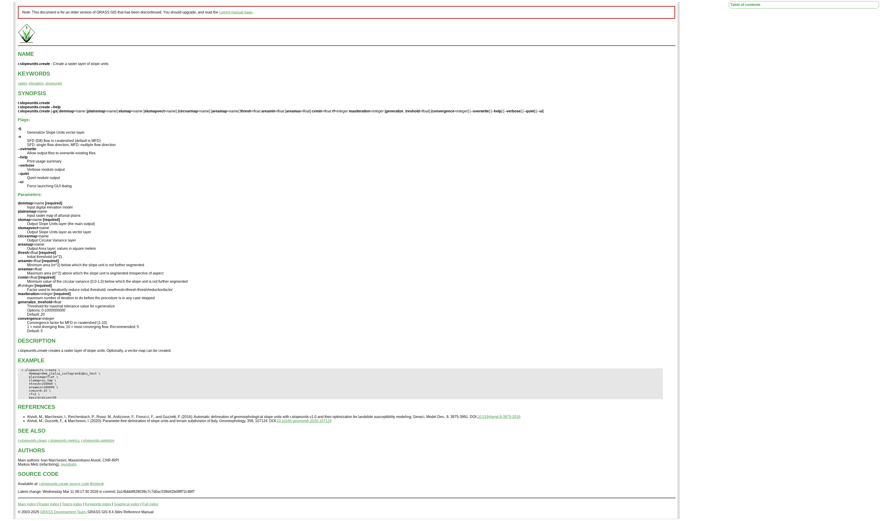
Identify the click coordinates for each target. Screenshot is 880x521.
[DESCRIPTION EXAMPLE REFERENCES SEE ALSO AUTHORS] (26, 42)
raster (22, 83)
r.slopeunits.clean (32, 440)
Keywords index (98, 504)
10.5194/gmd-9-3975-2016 (498, 417)
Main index (27, 504)
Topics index (72, 504)
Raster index (48, 504)
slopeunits (53, 83)
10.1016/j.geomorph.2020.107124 (304, 421)
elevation (36, 83)
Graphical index (127, 504)
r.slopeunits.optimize (97, 440)
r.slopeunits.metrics (63, 440)
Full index (150, 504)
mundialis (69, 464)
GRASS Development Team (63, 512)
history (96, 484)
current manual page (236, 12)
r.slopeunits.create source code (64, 484)
